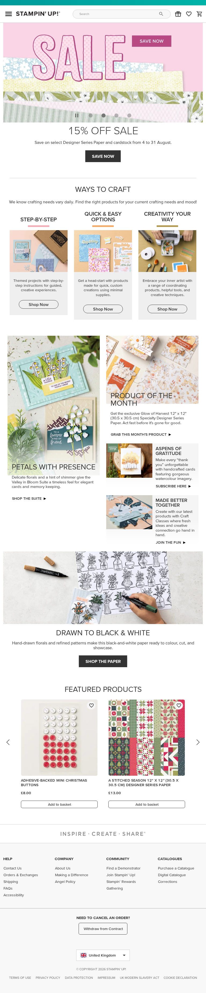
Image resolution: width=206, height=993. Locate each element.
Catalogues (170, 859)
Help (7, 859)
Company (64, 859)
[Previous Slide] (8, 747)
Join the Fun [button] (168, 542)
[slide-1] (103, 115)
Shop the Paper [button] (103, 661)
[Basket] (199, 14)
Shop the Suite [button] (27, 498)
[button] (178, 14)
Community (117, 859)
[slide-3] (129, 115)
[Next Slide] (198, 747)
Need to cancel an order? (103, 918)
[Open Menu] (8, 14)
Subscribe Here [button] (171, 486)
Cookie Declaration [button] (180, 977)
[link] (189, 14)
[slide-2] (116, 115)
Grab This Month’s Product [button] (139, 434)
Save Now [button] (103, 156)
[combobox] (122, 14)
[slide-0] (90, 115)
